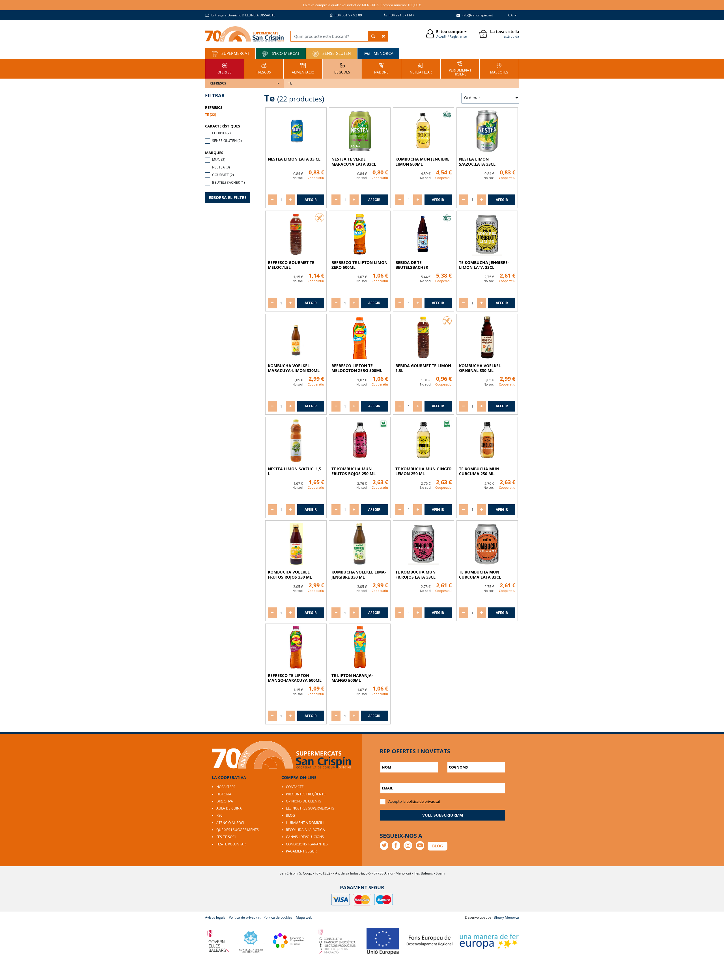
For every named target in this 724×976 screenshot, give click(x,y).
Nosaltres (225, 787)
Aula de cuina (229, 808)
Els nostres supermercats (310, 808)
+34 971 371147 (401, 15)
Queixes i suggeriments (237, 830)
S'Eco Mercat (285, 53)
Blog (290, 815)
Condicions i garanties (307, 844)
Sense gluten (336, 53)
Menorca (382, 53)
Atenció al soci (230, 823)
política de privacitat (423, 801)
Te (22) (210, 114)
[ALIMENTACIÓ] (303, 68)
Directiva (224, 801)
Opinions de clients (303, 801)
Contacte (295, 787)
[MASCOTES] (499, 68)
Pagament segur (301, 851)
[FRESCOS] (263, 68)
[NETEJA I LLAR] (421, 68)
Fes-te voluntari (231, 844)
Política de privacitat (244, 917)
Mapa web (304, 917)
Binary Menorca (506, 917)
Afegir (311, 200)
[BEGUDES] (342, 68)
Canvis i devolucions (305, 837)
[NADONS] (381, 68)
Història (223, 794)
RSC (219, 815)
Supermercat (234, 53)
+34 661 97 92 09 (348, 15)
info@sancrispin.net (477, 15)
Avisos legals (215, 917)
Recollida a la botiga (305, 830)
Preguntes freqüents (306, 794)
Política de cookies (278, 917)
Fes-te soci (226, 837)
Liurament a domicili (305, 823)
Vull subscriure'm (442, 815)
